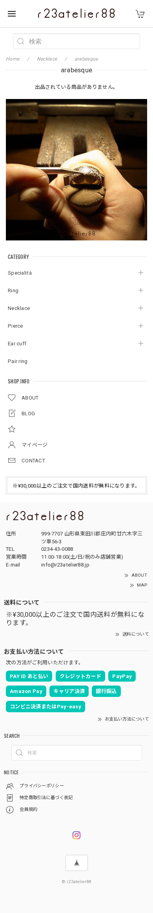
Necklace (19, 308)
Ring (13, 290)
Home (12, 59)
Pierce (15, 326)
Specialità (20, 273)
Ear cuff (17, 343)
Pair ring (18, 361)
